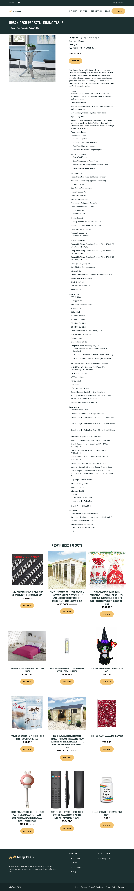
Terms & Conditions (96, 887)
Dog (80, 37)
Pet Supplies (96, 11)
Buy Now (75, 61)
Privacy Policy (111, 887)
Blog (107, 11)
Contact (84, 887)
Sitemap (121, 887)
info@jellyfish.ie (118, 3)
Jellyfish (84, 11)
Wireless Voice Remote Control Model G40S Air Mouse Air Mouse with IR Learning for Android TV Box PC (67, 815)
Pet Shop (118, 11)
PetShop (73, 11)
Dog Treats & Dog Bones (93, 37)
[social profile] (19, 3)
